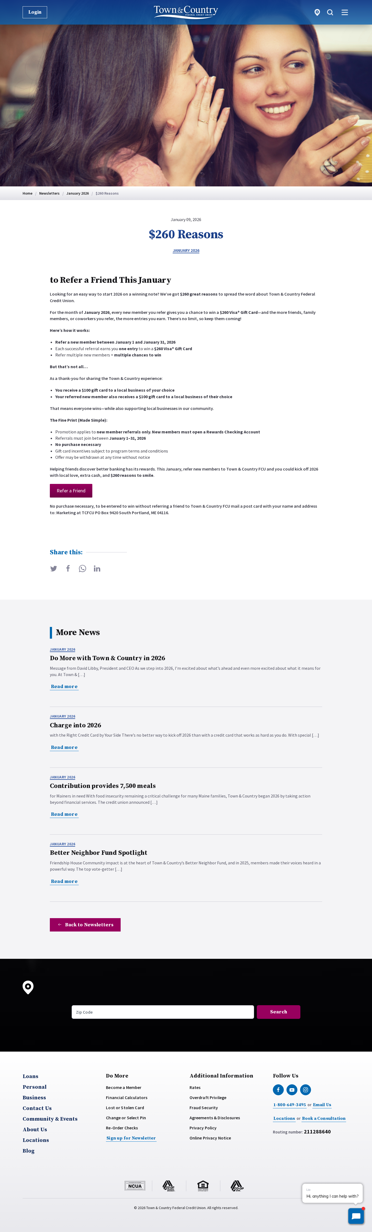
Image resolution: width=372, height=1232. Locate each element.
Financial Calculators (126, 1097)
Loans (30, 1076)
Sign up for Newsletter (131, 1138)
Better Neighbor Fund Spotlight (98, 853)
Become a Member (123, 1087)
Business (34, 1098)
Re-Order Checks (122, 1127)
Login (34, 12)
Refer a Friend (71, 490)
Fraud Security (204, 1107)
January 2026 (186, 250)
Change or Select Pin (126, 1117)
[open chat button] (356, 1216)
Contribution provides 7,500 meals (102, 786)
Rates (195, 1087)
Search (278, 1012)
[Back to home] (186, 12)
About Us (35, 1130)
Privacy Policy (203, 1127)
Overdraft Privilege (208, 1097)
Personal (35, 1087)
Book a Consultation (324, 1118)
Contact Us (37, 1108)
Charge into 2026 (75, 725)
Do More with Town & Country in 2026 (107, 658)
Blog (29, 1151)
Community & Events (50, 1119)
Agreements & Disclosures (215, 1117)
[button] (330, 12)
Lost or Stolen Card (125, 1107)
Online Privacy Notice (210, 1138)
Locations (36, 1140)
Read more (64, 686)
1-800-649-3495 (289, 1105)
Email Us (322, 1105)
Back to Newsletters (89, 925)
